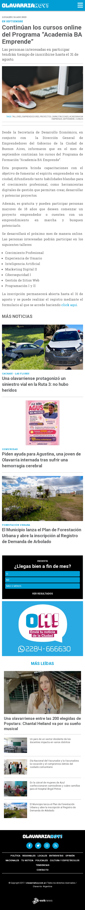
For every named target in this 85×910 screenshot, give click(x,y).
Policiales (41, 860)
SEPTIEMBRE (69, 119)
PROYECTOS (45, 117)
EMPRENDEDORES (30, 117)
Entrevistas (56, 855)
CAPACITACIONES (60, 117)
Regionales (29, 855)
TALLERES (16, 117)
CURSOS (79, 119)
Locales (42, 855)
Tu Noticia (27, 860)
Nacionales (12, 860)
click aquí (69, 305)
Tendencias (42, 865)
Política (15, 855)
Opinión (70, 855)
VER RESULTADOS (42, 593)
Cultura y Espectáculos (64, 860)
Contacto (42, 870)
